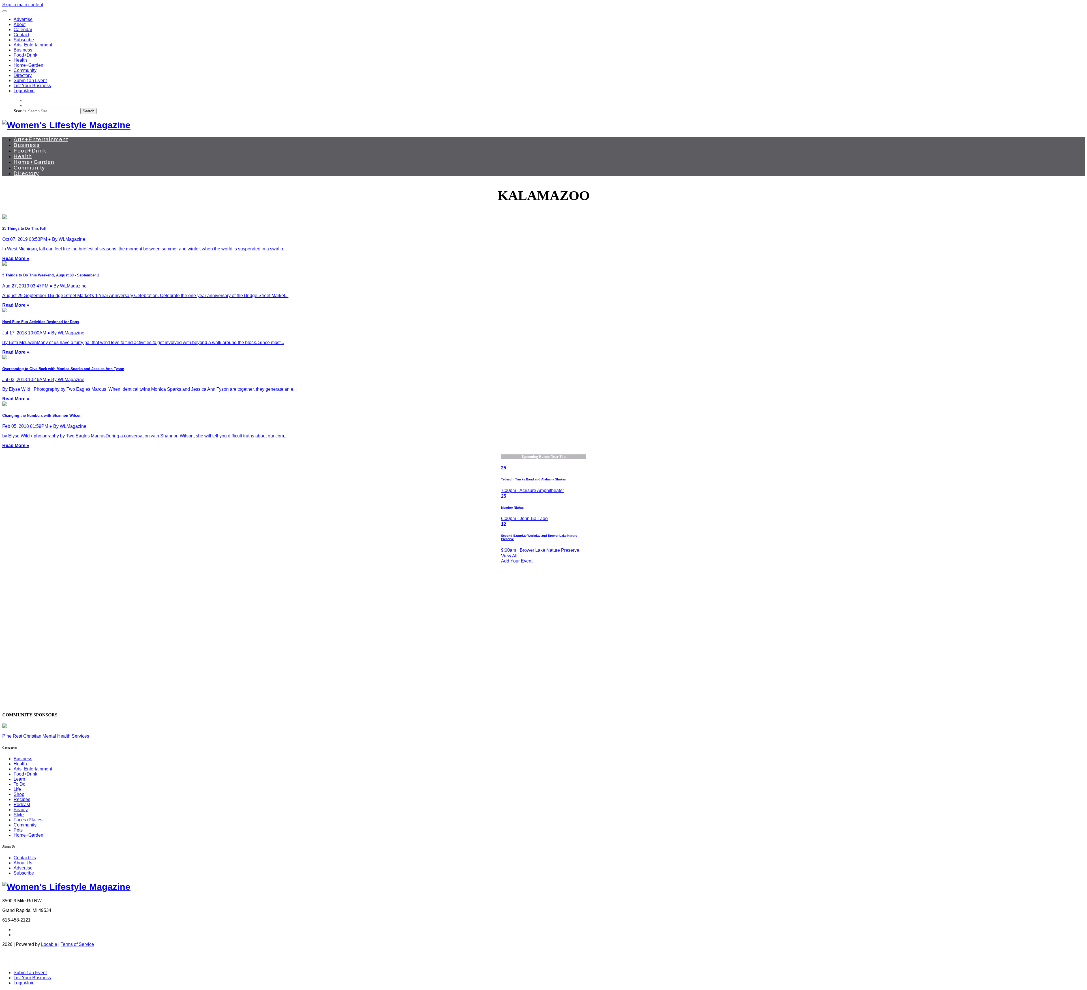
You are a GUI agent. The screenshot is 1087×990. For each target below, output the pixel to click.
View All (509, 555)
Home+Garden (28, 65)
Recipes (22, 799)
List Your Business (32, 85)
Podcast (22, 804)
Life (17, 789)
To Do (19, 784)
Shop (19, 794)
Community (25, 70)
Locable (49, 944)
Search (20, 110)
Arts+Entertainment (33, 44)
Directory (23, 75)
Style (19, 814)
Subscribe (24, 39)
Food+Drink (25, 55)
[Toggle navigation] (4, 11)
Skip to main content (22, 4)
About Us (23, 862)
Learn (19, 779)
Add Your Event (516, 561)
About (19, 24)
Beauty (21, 809)
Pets (18, 830)
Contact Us (25, 857)
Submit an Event (30, 80)
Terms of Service (77, 944)
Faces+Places (28, 819)
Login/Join (24, 90)
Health (20, 60)
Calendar (23, 29)
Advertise (23, 19)
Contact (21, 34)
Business (23, 50)
